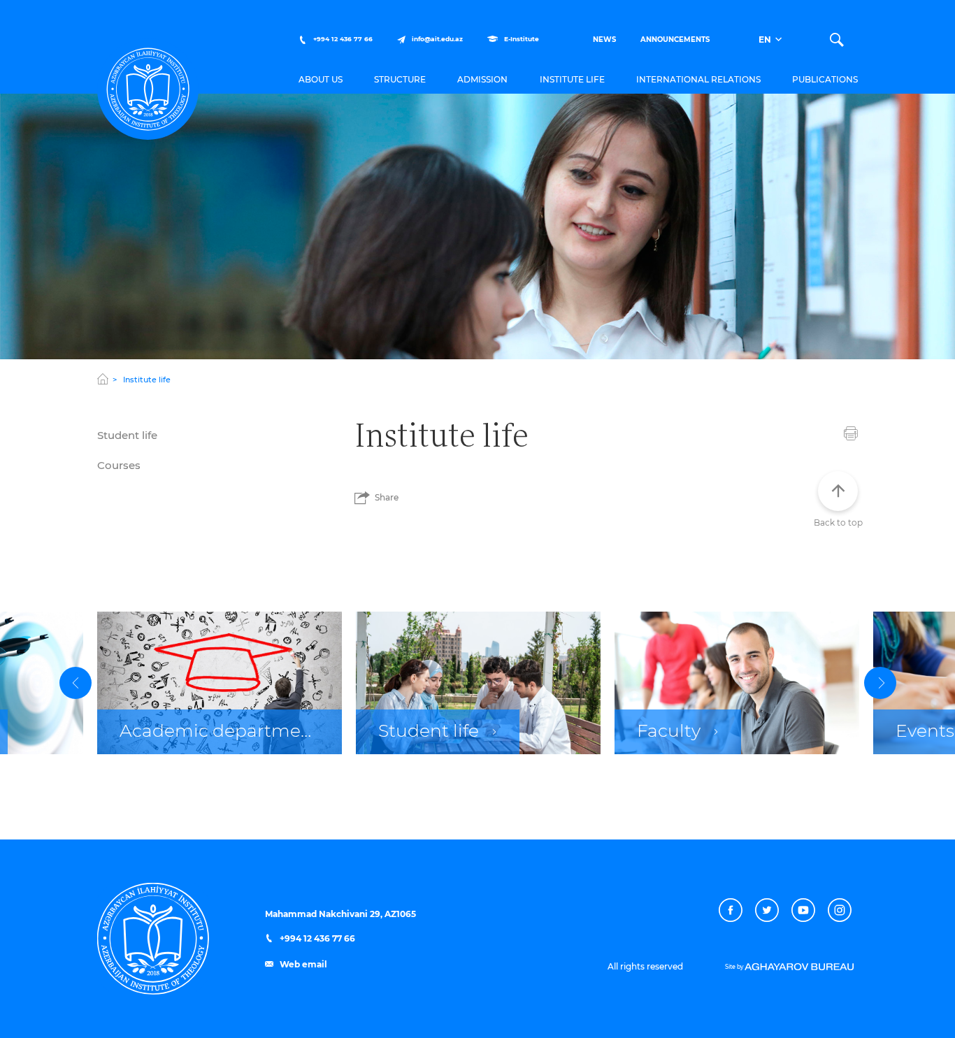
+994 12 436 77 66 (342, 39)
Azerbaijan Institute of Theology (148, 89)
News (604, 39)
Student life (127, 436)
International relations (698, 79)
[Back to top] (838, 491)
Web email (302, 964)
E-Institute (520, 39)
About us (321, 79)
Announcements (675, 39)
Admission (482, 79)
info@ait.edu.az (437, 39)
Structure (400, 79)
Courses (119, 466)
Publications (825, 79)
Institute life (572, 79)
